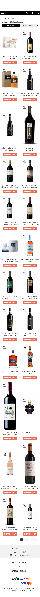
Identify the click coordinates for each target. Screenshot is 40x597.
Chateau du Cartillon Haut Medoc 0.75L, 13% (30, 487)
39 (32, 540)
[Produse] (3, 13)
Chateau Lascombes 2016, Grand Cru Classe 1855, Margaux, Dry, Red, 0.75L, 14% (30, 529)
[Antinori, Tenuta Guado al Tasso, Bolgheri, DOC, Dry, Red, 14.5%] (10, 171)
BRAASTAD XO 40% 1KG (10, 371)
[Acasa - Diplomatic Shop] (20, 5)
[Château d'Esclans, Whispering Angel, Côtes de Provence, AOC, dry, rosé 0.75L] (10, 464)
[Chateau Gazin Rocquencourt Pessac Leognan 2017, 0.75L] (10, 511)
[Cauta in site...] (37, 13)
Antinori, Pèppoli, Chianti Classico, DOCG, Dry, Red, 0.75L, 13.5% (10, 223)
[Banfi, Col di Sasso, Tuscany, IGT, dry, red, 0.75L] (10, 282)
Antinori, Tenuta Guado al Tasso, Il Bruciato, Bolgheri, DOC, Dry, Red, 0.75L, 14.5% (30, 186)
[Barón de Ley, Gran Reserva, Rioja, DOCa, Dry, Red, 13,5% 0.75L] (30, 282)
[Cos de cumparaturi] (32, 13)
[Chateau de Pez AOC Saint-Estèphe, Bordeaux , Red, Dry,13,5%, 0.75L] (10, 406)
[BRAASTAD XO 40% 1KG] (10, 356)
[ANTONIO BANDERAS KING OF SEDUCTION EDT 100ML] (10, 245)
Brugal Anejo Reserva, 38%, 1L (30, 372)
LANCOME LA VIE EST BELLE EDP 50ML (10, 57)
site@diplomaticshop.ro (21, 555)
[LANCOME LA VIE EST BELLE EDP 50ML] (10, 42)
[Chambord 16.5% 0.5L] (30, 406)
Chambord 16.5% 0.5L (30, 432)
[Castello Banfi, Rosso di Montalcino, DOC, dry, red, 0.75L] (30, 42)
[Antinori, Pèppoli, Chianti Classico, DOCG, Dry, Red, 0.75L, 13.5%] (10, 208)
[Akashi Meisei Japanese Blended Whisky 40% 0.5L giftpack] (10, 79)
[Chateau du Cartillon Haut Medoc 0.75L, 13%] (30, 463)
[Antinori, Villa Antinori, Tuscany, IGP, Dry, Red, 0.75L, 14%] (30, 208)
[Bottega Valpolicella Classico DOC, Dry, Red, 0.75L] (30, 319)
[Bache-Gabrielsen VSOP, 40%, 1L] (30, 245)
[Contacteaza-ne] (27, 13)
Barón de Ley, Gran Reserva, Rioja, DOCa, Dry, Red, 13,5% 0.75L (30, 297)
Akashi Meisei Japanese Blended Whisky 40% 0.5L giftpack (10, 94)
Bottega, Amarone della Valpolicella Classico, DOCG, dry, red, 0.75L (10, 334)
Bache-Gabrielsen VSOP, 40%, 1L (30, 260)
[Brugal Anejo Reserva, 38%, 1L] (30, 357)
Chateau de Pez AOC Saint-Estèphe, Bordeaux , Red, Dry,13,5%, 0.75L (10, 433)
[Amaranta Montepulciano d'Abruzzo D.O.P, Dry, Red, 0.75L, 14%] (30, 125)
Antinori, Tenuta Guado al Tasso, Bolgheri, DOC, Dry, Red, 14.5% (10, 186)
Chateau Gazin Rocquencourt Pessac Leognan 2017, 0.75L (10, 529)
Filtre (11, 26)
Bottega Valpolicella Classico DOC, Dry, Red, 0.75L (30, 334)
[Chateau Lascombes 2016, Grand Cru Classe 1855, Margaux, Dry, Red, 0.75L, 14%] (30, 511)
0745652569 (21, 552)
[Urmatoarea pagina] (35, 539)
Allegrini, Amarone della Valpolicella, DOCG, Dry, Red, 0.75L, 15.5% (30, 94)
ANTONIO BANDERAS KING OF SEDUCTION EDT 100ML (10, 260)
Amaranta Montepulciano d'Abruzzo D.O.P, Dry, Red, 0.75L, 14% (30, 149)
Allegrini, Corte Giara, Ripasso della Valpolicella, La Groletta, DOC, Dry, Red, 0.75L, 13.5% (10, 149)
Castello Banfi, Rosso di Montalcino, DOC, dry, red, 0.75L (30, 57)
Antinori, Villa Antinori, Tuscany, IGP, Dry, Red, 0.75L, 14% (30, 223)
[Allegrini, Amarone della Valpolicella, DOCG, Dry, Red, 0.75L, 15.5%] (30, 79)
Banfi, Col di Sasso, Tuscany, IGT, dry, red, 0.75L (10, 297)
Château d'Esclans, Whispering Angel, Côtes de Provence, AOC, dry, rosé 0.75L (10, 487)
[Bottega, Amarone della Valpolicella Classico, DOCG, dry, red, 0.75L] (10, 319)
